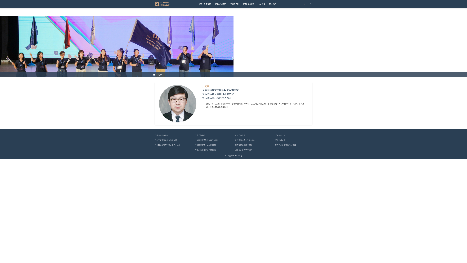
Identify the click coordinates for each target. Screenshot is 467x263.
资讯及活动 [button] (234, 4)
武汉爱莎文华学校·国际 (243, 145)
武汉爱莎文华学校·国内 (243, 150)
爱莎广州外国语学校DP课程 (285, 145)
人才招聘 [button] (262, 4)
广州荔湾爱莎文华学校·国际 (205, 145)
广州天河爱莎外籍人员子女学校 (167, 140)
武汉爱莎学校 (240, 135)
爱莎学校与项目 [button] (221, 4)
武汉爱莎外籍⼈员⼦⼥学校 (245, 140)
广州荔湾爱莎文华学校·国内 (205, 150)
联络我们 (272, 4)
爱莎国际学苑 (280, 135)
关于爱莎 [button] (207, 4)
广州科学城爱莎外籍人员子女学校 (167, 145)
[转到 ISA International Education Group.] (154, 75)
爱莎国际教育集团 (161, 135)
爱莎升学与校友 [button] (249, 4)
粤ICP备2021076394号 (233, 156)
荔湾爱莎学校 (200, 135)
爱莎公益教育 (280, 140)
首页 (200, 4)
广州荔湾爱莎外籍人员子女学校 (207, 140)
